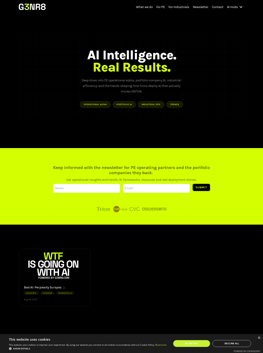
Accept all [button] (191, 343)
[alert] (131, 343)
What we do (144, 7)
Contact (217, 7)
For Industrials (179, 7)
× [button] (259, 338)
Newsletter (200, 7)
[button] (88, 348)
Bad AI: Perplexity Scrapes (43, 287)
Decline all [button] (232, 343)
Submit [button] (201, 187)
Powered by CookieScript (247, 351)
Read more (161, 344)
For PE (160, 7)
